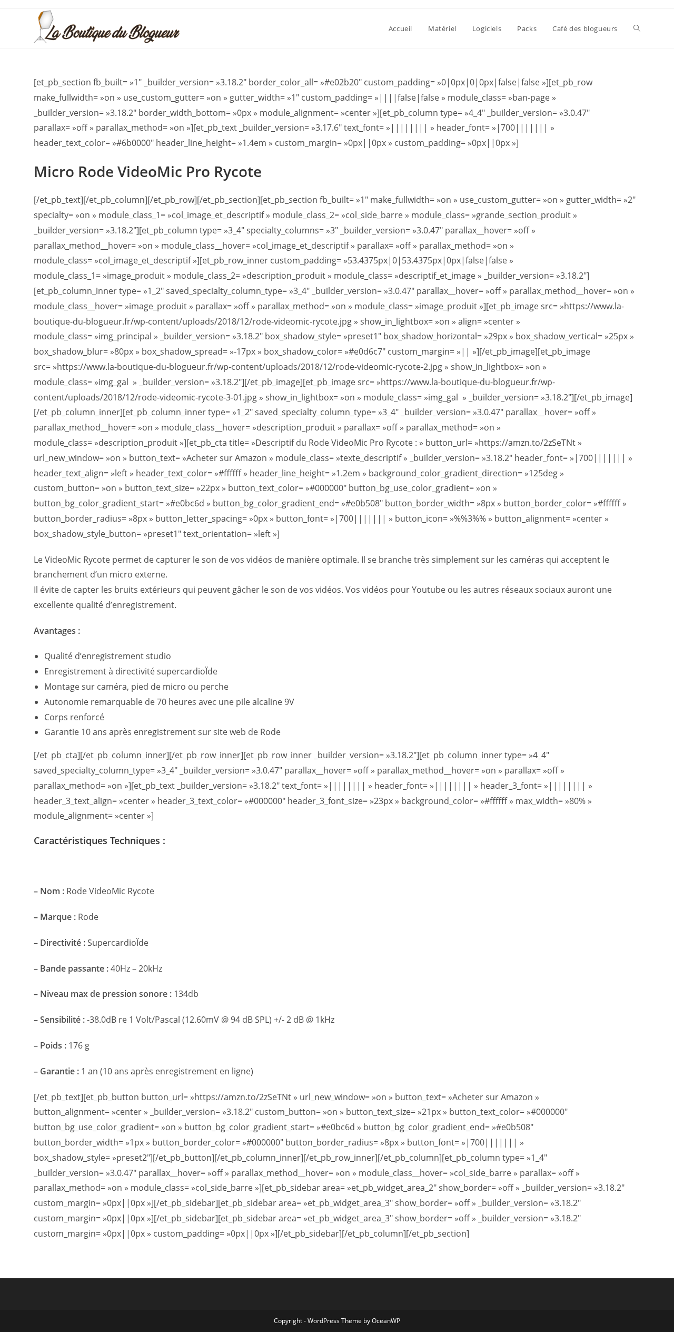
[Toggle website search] (637, 28)
